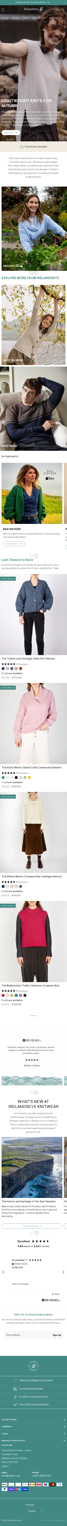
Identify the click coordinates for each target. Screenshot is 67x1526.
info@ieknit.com (11, 1476)
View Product (12, 544)
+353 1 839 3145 (41, 1476)
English (32, 1511)
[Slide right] (36, 273)
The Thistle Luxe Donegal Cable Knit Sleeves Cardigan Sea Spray (28, 658)
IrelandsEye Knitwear (14, 1520)
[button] (56, 10)
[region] (33, 1272)
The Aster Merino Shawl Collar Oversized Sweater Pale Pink (31, 767)
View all (33, 1015)
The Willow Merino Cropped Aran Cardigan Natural (32, 876)
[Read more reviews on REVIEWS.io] (51, 1301)
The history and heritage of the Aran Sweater (29, 1201)
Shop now (9, 133)
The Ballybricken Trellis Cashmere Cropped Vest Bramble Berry (30, 985)
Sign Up (57, 1335)
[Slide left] (31, 273)
